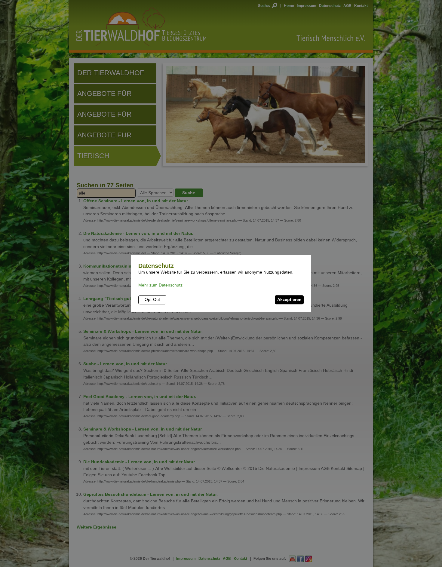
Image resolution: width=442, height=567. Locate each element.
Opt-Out (152, 299)
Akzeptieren (289, 299)
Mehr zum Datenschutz (160, 285)
